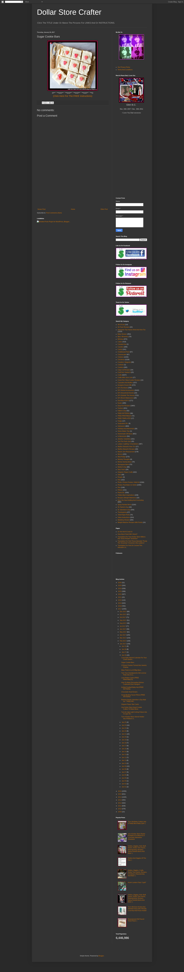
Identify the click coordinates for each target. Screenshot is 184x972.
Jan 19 (124, 740)
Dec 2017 (123, 611)
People (120, 477)
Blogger (101, 956)
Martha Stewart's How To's (126, 446)
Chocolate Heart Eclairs (129, 692)
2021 (120, 597)
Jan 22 (124, 731)
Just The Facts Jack (124, 441)
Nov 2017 (123, 614)
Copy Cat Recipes (124, 370)
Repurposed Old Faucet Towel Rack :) (136, 920)
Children (121, 357)
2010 (120, 809)
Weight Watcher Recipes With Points (130, 522)
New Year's (121, 469)
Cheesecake (122, 354)
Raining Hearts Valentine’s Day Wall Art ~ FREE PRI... (133, 700)
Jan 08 (124, 769)
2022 (120, 594)
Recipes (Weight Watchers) (127, 498)
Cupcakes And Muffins (125, 383)
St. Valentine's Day (124, 510)
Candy (120, 349)
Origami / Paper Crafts (125, 472)
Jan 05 (124, 778)
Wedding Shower (123, 520)
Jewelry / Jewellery (124, 439)
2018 (120, 606)
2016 (120, 791)
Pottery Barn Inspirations (126, 495)
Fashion (120, 408)
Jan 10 (124, 763)
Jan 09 (124, 766)
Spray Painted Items (124, 504)
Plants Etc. (121, 492)
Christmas (121, 359)
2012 (120, 803)
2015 (120, 794)
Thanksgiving (122, 512)
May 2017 (123, 632)
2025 (120, 585)
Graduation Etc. (123, 423)
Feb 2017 (123, 641)
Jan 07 (124, 772)
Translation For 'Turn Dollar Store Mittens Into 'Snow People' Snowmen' (131, 537)
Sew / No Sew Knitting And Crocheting (131, 500)
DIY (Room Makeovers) (126, 398)
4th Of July (121, 324)
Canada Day (122, 344)
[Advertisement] (72, 189)
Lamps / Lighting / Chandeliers (128, 444)
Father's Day (122, 411)
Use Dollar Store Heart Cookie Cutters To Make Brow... (131, 708)
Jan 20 (124, 737)
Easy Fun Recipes (124, 406)
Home (73, 209)
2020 (120, 600)
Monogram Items (123, 464)
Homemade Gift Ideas (125, 434)
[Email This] (43, 103)
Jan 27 (124, 652)
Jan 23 (124, 728)
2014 (120, 797)
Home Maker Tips (124, 431)
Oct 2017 (123, 617)
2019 (120, 603)
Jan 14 (124, 751)
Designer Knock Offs (125, 385)
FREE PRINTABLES (124, 416)
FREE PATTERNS (124, 413)
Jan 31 (124, 646)
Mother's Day (122, 467)
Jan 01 (124, 787)
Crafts (120, 375)
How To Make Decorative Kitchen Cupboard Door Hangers (132, 683)
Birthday (120, 339)
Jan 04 (124, 781)
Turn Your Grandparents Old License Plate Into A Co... (133, 674)
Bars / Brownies (123, 336)
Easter (120, 403)
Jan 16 (124, 749)
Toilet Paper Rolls (124, 515)
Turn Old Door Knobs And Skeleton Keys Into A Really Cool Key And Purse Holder (137, 908)
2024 (120, 588)
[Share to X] (48, 103)
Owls (119, 475)
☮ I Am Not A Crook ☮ (125, 532)
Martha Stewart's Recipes (126, 449)
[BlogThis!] (45, 103)
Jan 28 (124, 649)
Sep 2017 (123, 620)
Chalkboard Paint (124, 352)
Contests (121, 365)
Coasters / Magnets (124, 362)
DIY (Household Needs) (126, 393)
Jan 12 (124, 757)
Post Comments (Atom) (54, 213)
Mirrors (120, 454)
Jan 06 (124, 775)
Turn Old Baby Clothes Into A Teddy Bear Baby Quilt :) (137, 822)
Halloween (121, 426)
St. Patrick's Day (123, 507)
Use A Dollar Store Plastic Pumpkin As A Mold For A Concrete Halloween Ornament (136, 836)
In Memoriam (122, 436)
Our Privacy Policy (124, 67)
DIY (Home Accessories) (126, 390)
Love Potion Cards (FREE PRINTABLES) (130, 678)
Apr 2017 (123, 635)
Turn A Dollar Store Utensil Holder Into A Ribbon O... (132, 717)
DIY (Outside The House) (126, 395)
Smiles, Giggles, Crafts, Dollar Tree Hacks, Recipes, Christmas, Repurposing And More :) (137, 873)
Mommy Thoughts (124, 459)
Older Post (104, 209)
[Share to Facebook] (50, 103)
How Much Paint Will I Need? (127, 534)
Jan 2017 (123, 644)
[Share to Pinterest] (52, 103)
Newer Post (41, 209)
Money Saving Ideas (125, 462)
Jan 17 (124, 746)
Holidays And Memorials (126, 429)
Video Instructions (124, 517)
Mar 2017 (123, 638)
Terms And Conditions (125, 70)
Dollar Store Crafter (69, 12)
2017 (120, 609)
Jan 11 (124, 760)
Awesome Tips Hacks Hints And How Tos (131, 330)
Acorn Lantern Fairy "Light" (137, 882)
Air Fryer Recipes (123, 327)
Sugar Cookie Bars (127, 662)
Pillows (120, 490)
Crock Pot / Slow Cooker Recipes (129, 380)
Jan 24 (124, 725)
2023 (120, 591)
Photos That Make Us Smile (127, 485)
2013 (120, 800)
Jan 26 (124, 655)
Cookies (120, 367)
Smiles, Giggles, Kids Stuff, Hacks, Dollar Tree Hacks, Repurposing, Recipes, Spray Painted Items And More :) (137, 849)
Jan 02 (124, 784)
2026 (120, 582)
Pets (119, 480)
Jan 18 (124, 743)
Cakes (120, 342)
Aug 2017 (123, 623)
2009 (120, 812)
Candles (120, 347)
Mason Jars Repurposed (126, 452)
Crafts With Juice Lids (125, 377)
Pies (119, 487)
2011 (120, 806)
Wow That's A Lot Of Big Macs (131, 670)
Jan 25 (124, 722)
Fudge (120, 421)
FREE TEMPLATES (124, 418)
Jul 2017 (123, 626)
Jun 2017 (123, 629)
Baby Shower (122, 334)
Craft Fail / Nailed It (124, 372)
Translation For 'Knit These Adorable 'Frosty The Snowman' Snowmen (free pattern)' (132, 542)
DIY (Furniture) (123, 388)
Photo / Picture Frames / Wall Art (128, 482)
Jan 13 (124, 754)
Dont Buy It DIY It (123, 400)
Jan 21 (124, 734)
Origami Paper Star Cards (130, 704)
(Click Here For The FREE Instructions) (72, 96)
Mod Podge (122, 457)
